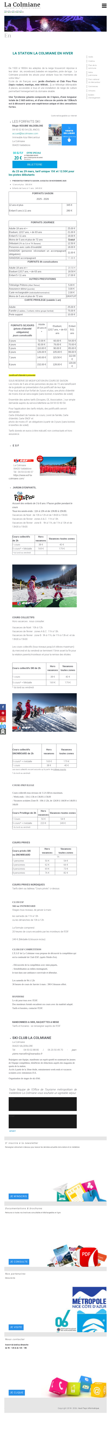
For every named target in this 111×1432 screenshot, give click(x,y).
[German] (14, 12)
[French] (6, 12)
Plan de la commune (92, 66)
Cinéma (91, 61)
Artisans (91, 91)
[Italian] (18, 12)
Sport (12, 1131)
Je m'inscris (18, 1196)
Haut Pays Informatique (88, 1408)
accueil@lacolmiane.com (25, 133)
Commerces (93, 86)
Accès (90, 57)
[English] (10, 12)
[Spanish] (22, 12)
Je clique (16, 1392)
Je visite (16, 1327)
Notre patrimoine (92, 73)
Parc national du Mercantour (94, 80)
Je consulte (19, 1261)
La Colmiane (22, 4)
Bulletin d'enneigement (94, 96)
